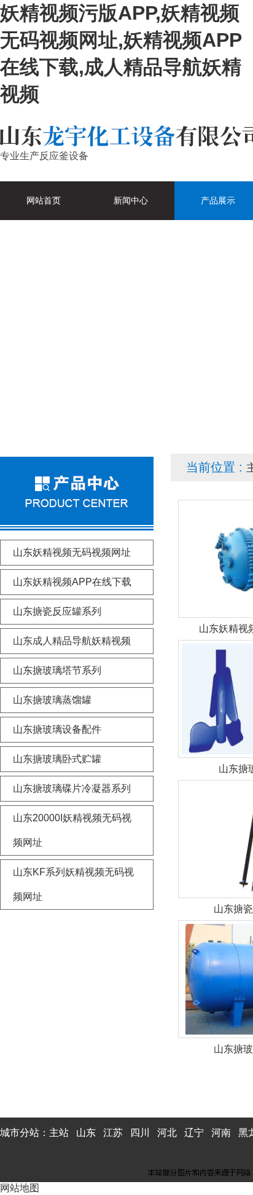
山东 (86, 1132)
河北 (167, 1132)
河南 (221, 1132)
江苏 (113, 1132)
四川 (140, 1132)
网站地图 (19, 1188)
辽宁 (194, 1132)
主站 (59, 1132)
